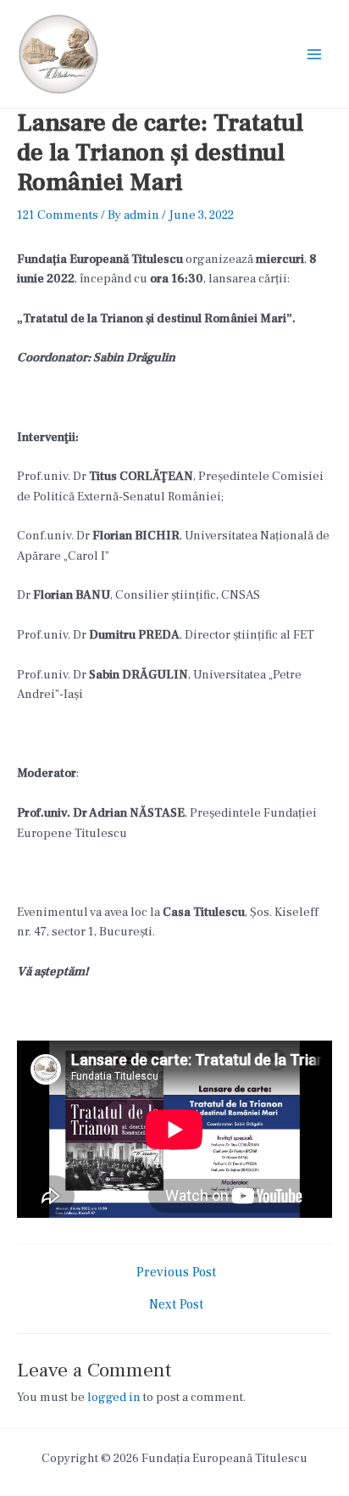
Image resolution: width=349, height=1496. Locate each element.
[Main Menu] (314, 54)
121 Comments (57, 215)
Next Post (176, 1305)
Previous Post (176, 1273)
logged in (114, 1397)
